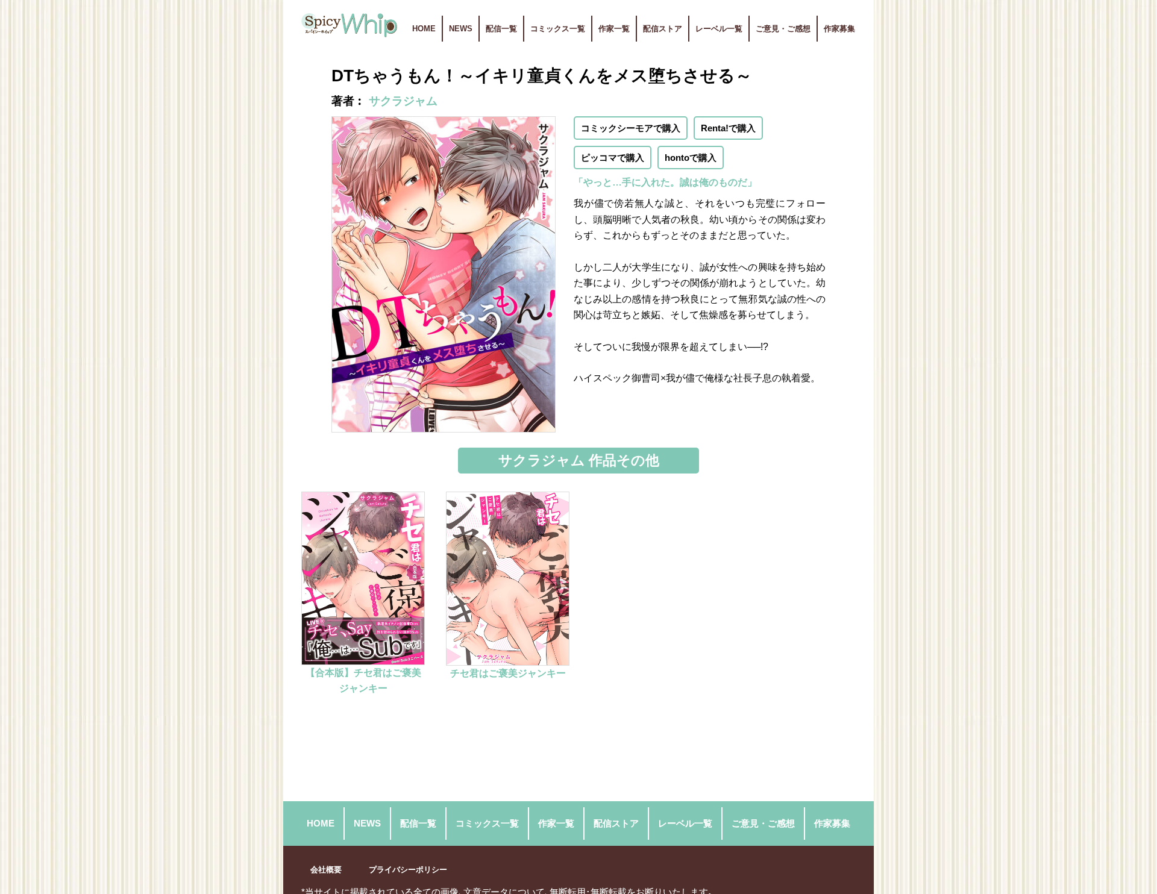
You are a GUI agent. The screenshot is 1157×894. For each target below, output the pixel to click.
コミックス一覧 (557, 28)
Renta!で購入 (728, 128)
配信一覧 (501, 28)
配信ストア (662, 28)
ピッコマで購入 (612, 157)
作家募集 (839, 28)
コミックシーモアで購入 (630, 128)
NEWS (460, 28)
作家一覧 (614, 28)
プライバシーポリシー (408, 869)
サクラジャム (403, 101)
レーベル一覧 (718, 28)
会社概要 (326, 869)
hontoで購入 (690, 157)
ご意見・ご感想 (783, 28)
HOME (424, 28)
